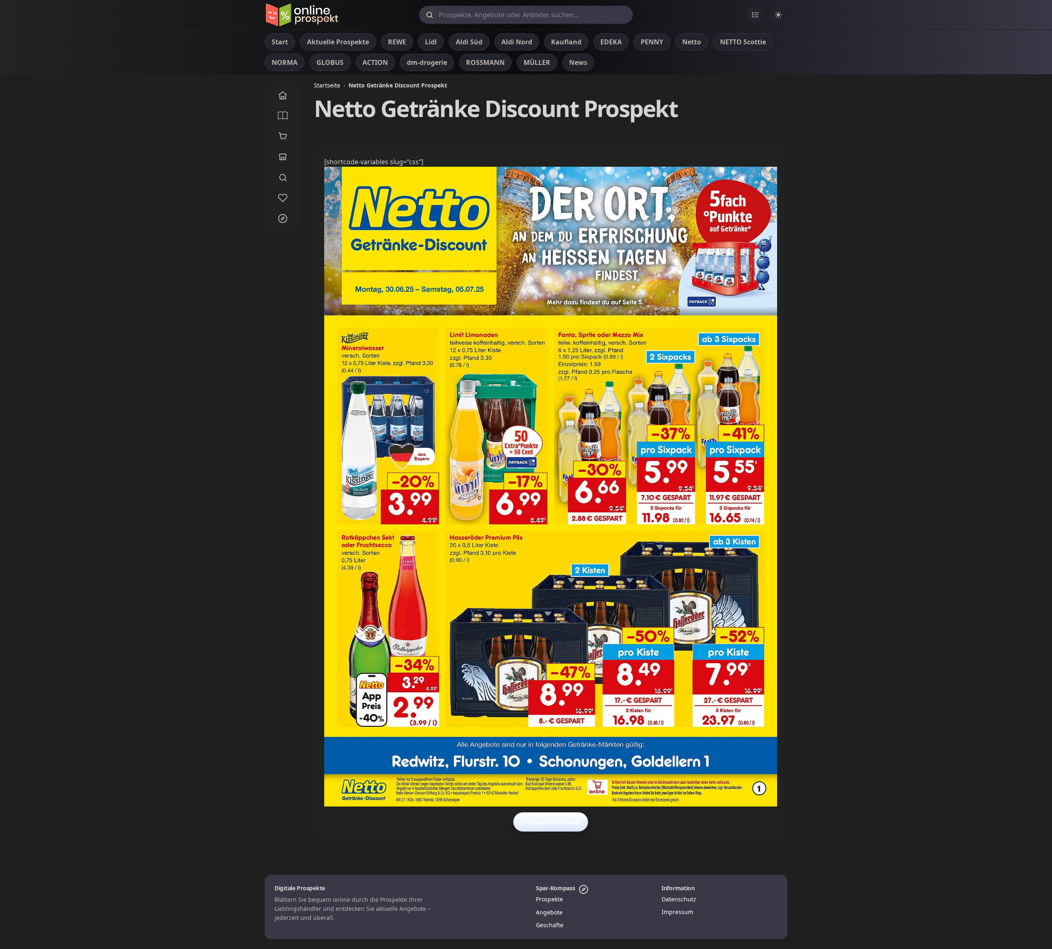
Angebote (549, 912)
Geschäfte (549, 925)
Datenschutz (679, 899)
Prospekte (549, 899)
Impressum (677, 912)
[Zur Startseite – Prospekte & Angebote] (302, 15)
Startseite (327, 85)
